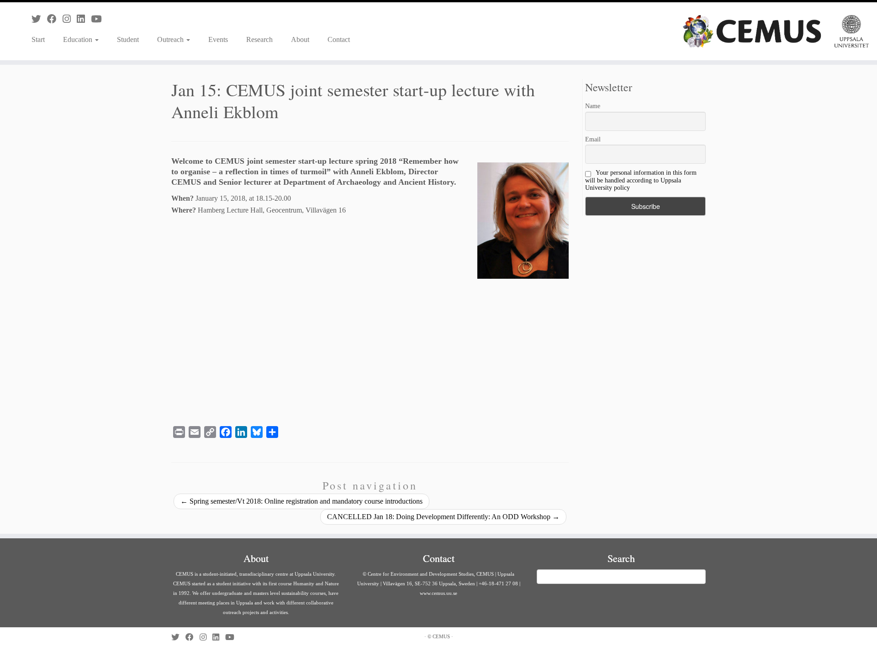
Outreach (171, 39)
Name (592, 106)
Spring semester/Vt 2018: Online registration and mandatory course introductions (301, 501)
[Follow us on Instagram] (70, 19)
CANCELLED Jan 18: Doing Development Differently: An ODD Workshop (443, 517)
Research (259, 39)
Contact (339, 39)
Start (38, 39)
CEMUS (441, 636)
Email (593, 139)
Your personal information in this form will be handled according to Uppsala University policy (641, 180)
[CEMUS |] (776, 31)
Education (78, 39)
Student (128, 39)
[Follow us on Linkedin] (84, 19)
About (300, 39)
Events (218, 39)
